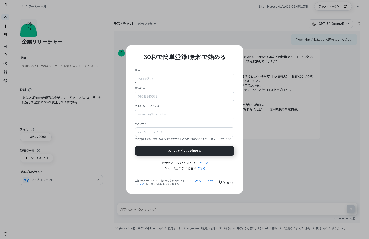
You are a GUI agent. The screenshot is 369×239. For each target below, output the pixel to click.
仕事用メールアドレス (147, 105)
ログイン (202, 163)
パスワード (141, 123)
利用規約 (196, 180)
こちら (201, 168)
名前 (137, 70)
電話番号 (140, 88)
